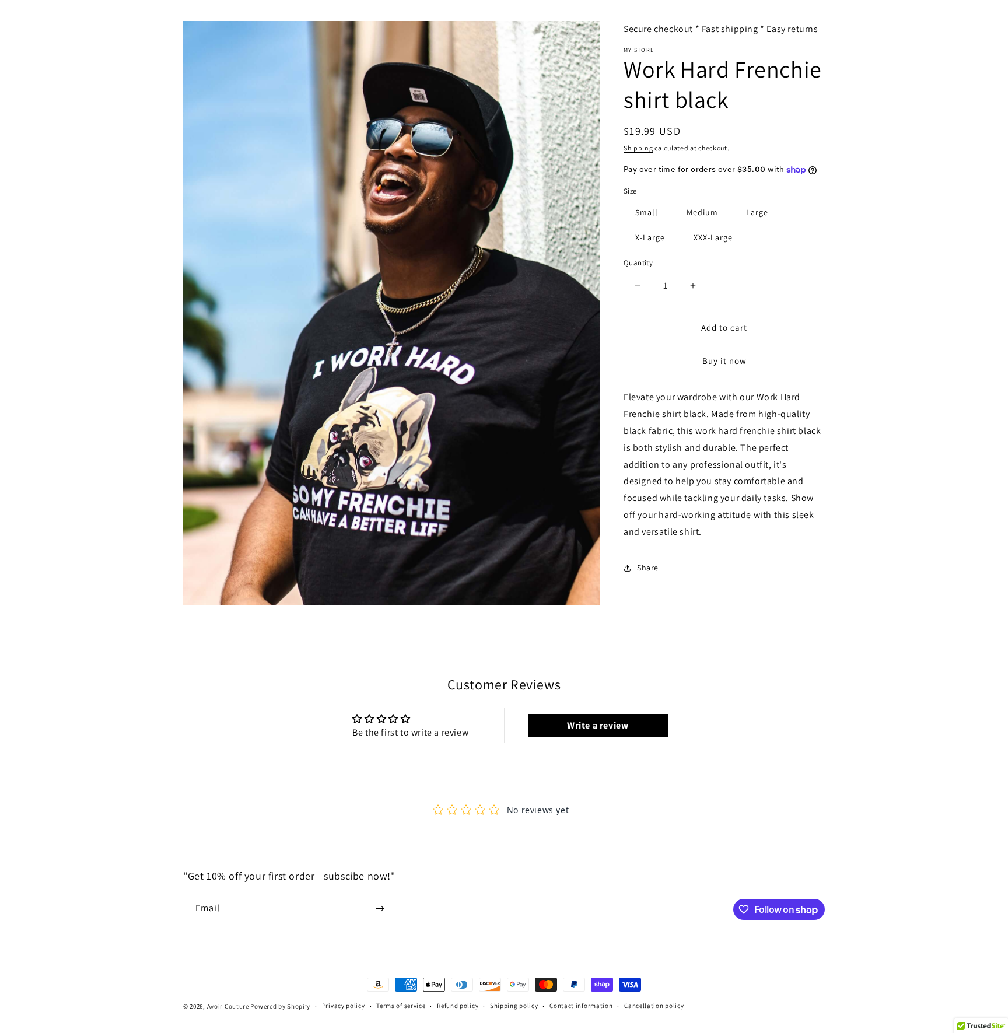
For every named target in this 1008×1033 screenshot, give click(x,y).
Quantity (638, 263)
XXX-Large (713, 237)
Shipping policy (514, 1006)
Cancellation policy (654, 1006)
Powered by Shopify (280, 1006)
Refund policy (457, 1006)
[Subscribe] (380, 908)
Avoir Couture (228, 1006)
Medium (702, 212)
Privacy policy (343, 1006)
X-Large (650, 237)
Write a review (597, 725)
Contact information (581, 1006)
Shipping (638, 147)
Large (757, 212)
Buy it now (724, 360)
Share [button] (648, 567)
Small (646, 212)
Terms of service (400, 1006)
